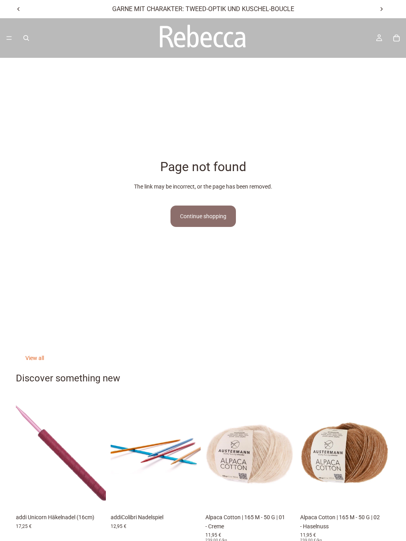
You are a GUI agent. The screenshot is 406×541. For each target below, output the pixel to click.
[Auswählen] (93, 497)
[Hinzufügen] (283, 497)
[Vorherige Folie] (18, 9)
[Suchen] (26, 38)
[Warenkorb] (396, 38)
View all (34, 358)
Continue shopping (203, 216)
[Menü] (9, 38)
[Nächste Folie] (381, 9)
